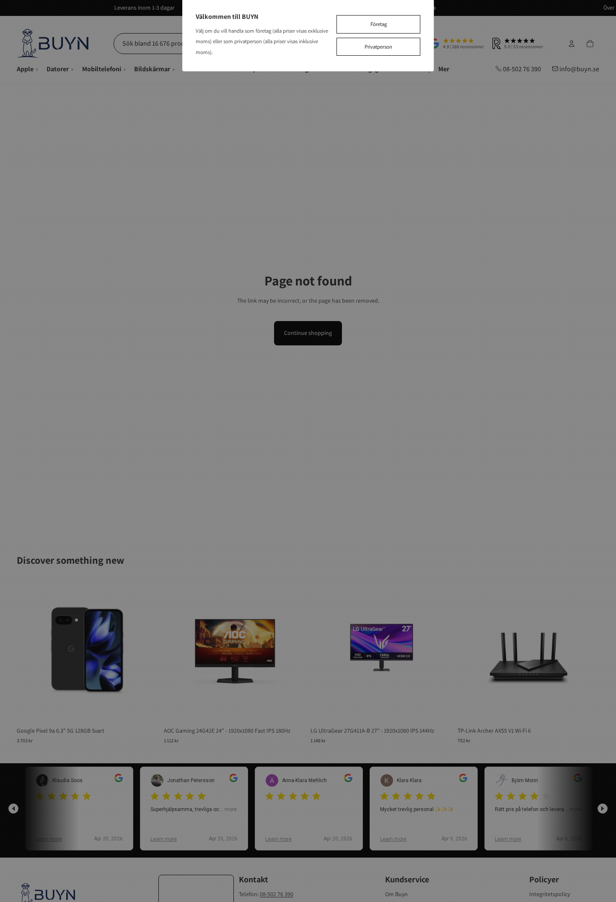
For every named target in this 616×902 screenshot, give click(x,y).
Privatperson (378, 46)
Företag (378, 24)
